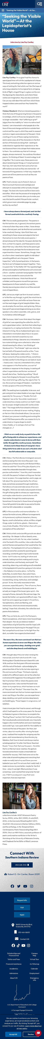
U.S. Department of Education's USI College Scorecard (22, 1006)
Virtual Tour (34, 959)
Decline (31, 1034)
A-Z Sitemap (34, 964)
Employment (34, 973)
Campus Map (34, 954)
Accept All (13, 1034)
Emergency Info (34, 979)
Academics (14, 969)
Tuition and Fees (14, 959)
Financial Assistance (13, 964)
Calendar (34, 969)
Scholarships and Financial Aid (13, 954)
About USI (14, 978)
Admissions (13, 973)
